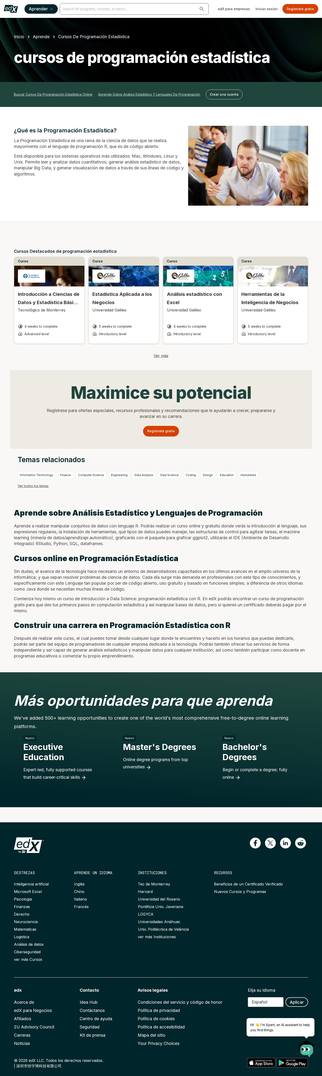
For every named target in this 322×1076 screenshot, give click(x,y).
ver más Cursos (28, 959)
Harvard (145, 891)
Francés (81, 906)
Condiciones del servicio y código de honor (180, 1002)
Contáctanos (92, 1010)
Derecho (21, 914)
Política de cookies (156, 1018)
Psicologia (23, 899)
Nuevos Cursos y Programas (240, 891)
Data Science (169, 475)
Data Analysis (144, 475)
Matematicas (25, 929)
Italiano (80, 899)
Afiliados (22, 1018)
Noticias (22, 1043)
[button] (202, 9)
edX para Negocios (33, 1010)
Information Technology (36, 475)
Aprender (38, 8)
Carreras (22, 1035)
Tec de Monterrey (154, 884)
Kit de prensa (92, 1035)
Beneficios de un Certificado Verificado (248, 884)
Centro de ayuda (96, 1018)
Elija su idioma (261, 990)
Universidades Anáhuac (159, 921)
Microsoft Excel (28, 891)
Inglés (79, 884)
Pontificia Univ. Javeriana (160, 906)
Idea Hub (89, 1002)
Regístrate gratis (300, 9)
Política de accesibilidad (161, 1026)
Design (208, 475)
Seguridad (89, 1026)
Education (227, 475)
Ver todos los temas (33, 486)
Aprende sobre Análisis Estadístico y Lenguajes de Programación (149, 94)
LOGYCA (145, 914)
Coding (191, 475)
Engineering (119, 475)
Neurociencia (26, 921)
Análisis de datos (29, 944)
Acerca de (24, 1002)
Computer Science (91, 475)
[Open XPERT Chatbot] (306, 1047)
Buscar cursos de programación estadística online (53, 94)
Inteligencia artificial (31, 884)
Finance (65, 475)
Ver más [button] (161, 355)
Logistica (21, 936)
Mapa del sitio (151, 1035)
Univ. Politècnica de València (163, 929)
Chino (79, 891)
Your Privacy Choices (158, 1043)
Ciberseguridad (27, 952)
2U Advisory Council (34, 1026)
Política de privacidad (159, 1010)
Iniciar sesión (267, 9)
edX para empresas (234, 9)
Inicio (19, 36)
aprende (41, 36)
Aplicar (297, 1002)
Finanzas (22, 906)
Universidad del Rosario (159, 899)
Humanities (248, 475)
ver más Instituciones (157, 936)
